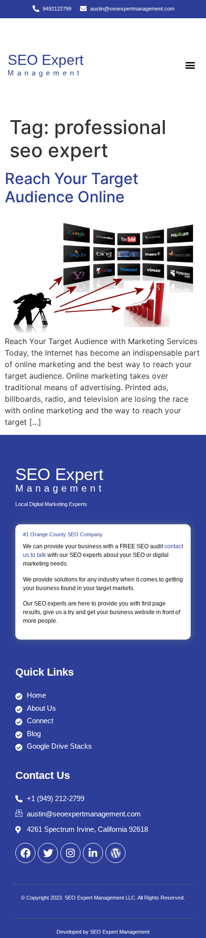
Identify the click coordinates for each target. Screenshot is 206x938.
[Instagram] (70, 853)
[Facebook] (25, 853)
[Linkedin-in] (93, 853)
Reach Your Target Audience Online (71, 187)
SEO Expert (45, 60)
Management (45, 73)
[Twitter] (48, 853)
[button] (190, 65)
